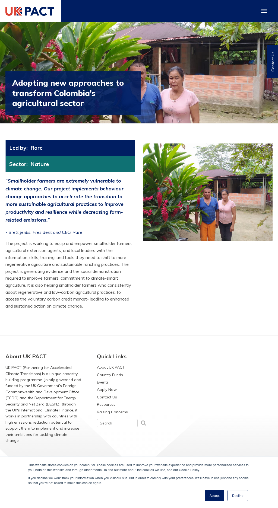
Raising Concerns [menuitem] (112, 412)
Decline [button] (238, 495)
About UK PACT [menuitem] (111, 367)
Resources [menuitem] (106, 404)
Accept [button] (215, 495)
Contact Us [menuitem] (107, 397)
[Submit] (143, 422)
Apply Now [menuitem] (107, 389)
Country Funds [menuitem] (110, 374)
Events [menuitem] (103, 382)
